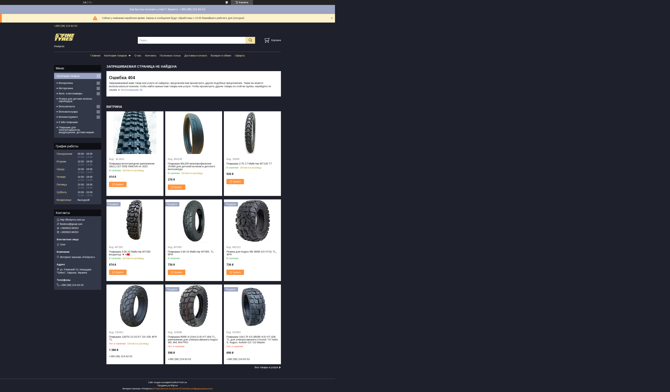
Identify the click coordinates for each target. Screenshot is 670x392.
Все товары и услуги (266, 367)
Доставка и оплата (195, 55)
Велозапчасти (67, 106)
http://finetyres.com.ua (72, 219)
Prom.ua (183, 382)
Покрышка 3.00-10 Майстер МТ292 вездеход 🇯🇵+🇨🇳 (129, 253)
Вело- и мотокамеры (70, 93)
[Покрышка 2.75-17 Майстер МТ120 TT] (252, 132)
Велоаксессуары (68, 111)
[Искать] (250, 40)
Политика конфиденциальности (197, 388)
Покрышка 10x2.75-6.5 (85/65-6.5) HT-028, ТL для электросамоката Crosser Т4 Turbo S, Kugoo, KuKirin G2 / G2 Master (252, 339)
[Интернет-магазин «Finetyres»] (93, 37)
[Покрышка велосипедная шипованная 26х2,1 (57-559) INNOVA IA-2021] (134, 132)
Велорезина (66, 83)
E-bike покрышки (68, 122)
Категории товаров (115, 55)
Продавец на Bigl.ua (167, 385)
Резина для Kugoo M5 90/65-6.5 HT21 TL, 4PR (251, 253)
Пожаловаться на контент (166, 388)
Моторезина (66, 88)
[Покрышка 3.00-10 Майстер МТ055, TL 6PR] (193, 220)
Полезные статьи (170, 55)
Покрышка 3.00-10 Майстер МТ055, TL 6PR (191, 253)
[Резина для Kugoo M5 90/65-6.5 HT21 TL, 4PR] (252, 220)
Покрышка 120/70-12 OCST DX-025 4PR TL (133, 338)
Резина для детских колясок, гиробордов (75, 100)
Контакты (150, 55)
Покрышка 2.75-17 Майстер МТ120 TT (249, 163)
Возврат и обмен (221, 55)
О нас (137, 55)
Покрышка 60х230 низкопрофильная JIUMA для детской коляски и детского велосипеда (191, 166)
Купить (119, 184)
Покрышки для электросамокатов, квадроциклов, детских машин (76, 130)
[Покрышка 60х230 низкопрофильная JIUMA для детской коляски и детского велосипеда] (193, 132)
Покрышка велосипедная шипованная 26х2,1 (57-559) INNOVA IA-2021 (131, 165)
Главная (95, 55)
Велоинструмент (68, 117)
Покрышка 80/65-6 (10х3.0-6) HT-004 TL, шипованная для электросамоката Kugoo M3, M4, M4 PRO (193, 339)
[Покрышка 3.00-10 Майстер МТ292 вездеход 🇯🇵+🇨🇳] (134, 220)
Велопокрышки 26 (131, 89)
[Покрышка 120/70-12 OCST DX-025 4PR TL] (134, 306)
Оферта (240, 55)
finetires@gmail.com (71, 224)
